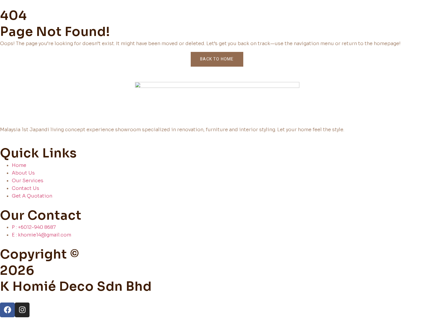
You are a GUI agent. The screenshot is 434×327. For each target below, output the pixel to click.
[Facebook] (7, 310)
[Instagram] (22, 310)
